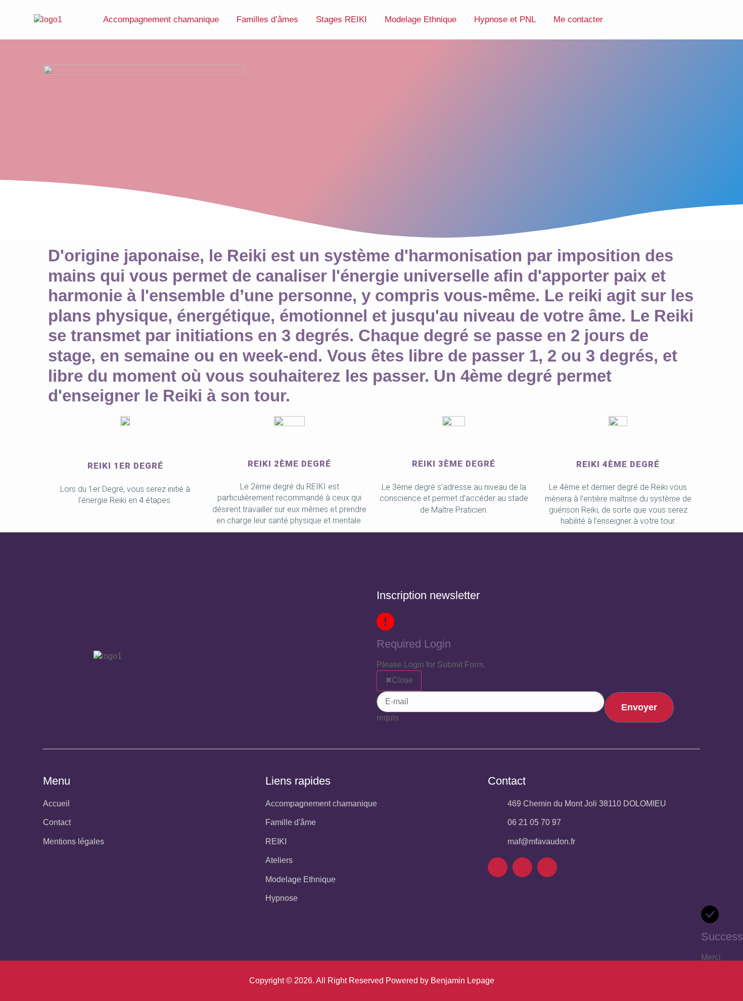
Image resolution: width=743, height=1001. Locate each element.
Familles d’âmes (267, 19)
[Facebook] (497, 867)
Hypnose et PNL (505, 19)
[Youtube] (547, 867)
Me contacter (578, 19)
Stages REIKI (341, 19)
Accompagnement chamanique (161, 19)
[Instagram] (522, 867)
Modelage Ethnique (420, 19)
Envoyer (639, 707)
